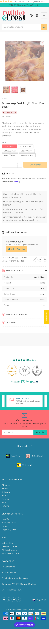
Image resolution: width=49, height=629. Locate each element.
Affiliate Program (9, 550)
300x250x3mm (10, 151)
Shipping (6, 492)
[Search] (44, 27)
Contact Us (10, 566)
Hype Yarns (15, 456)
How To (5, 519)
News (4, 526)
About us (6, 485)
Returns (5, 506)
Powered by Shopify (35, 609)
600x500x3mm (10, 155)
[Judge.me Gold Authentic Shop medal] (12, 371)
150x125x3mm (9, 146)
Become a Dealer (10, 546)
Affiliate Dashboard (10, 553)
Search (5, 495)
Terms (4, 502)
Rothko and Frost (19, 609)
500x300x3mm (27, 151)
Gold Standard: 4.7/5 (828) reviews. (29, 1)
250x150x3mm (25, 146)
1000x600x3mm (27, 155)
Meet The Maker (9, 522)
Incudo (4, 99)
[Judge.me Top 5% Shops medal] (37, 371)
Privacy (5, 499)
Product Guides (9, 529)
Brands (5, 488)
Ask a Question (18, 249)
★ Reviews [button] (46, 317)
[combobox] (24, 27)
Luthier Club (7, 543)
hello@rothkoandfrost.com (16, 578)
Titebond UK (27, 465)
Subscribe (40, 432)
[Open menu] (44, 15)
